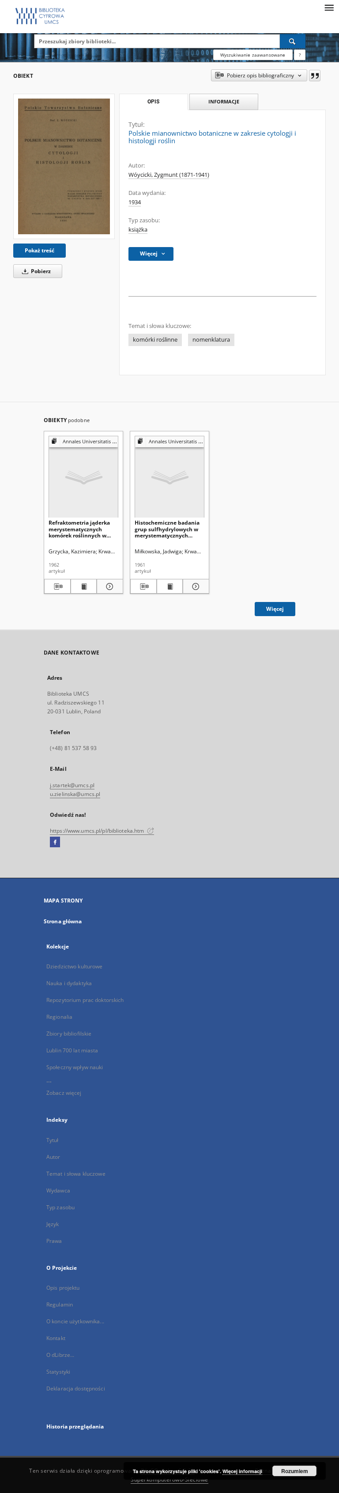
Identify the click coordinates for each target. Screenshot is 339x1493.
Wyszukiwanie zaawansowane (253, 55)
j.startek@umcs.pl (72, 785)
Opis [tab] (153, 102)
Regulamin (59, 1304)
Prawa (54, 1241)
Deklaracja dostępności (75, 1388)
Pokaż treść (39, 250)
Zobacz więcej (64, 1093)
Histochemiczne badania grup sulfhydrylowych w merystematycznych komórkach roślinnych (167, 529)
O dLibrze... (60, 1355)
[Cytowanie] (314, 75)
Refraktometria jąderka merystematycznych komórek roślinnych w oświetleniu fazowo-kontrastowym (79, 529)
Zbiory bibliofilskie (68, 1033)
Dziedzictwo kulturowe (74, 966)
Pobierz (40, 271)
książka (137, 229)
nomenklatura (211, 339)
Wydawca (58, 1190)
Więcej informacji (242, 1471)
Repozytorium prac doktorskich (85, 1000)
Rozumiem (294, 1471)
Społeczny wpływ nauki (74, 1067)
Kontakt (55, 1338)
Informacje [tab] (223, 101)
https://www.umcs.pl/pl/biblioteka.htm (98, 830)
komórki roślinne (155, 339)
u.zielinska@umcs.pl (75, 794)
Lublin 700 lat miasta (72, 1050)
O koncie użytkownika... (75, 1321)
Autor (53, 1157)
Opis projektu (63, 1287)
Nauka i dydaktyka (69, 983)
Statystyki (58, 1371)
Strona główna (63, 921)
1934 (134, 202)
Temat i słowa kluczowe (75, 1173)
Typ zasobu (60, 1207)
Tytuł (52, 1140)
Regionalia (59, 1017)
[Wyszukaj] (292, 41)
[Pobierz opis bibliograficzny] (57, 586)
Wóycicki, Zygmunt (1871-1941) (168, 175)
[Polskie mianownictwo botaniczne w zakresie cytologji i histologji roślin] (64, 166)
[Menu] (329, 7)
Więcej (275, 609)
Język (52, 1224)
